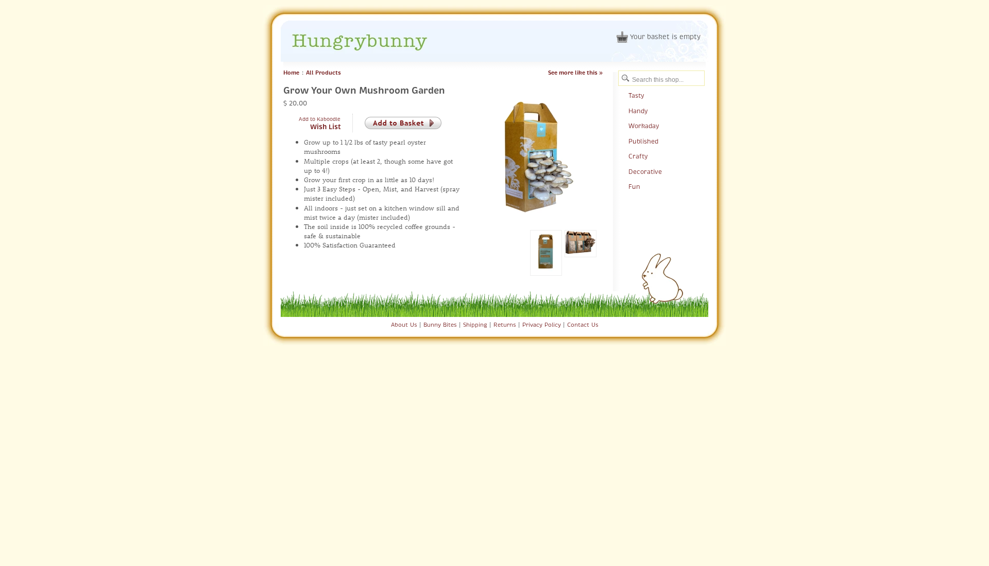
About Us (404, 324)
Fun (634, 187)
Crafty (637, 156)
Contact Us (583, 324)
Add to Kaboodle (319, 119)
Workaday (643, 126)
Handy (637, 111)
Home (291, 72)
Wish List (325, 127)
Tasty (636, 96)
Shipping (475, 324)
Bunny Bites (440, 324)
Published (643, 141)
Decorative (645, 172)
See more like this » (575, 72)
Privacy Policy (541, 324)
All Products (323, 72)
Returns (504, 324)
